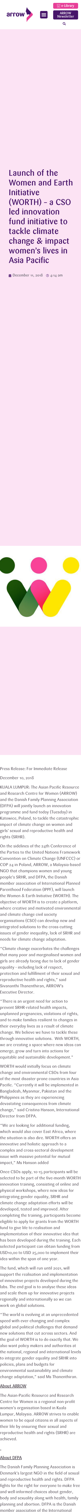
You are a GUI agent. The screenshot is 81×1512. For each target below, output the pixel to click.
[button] (44, 14)
